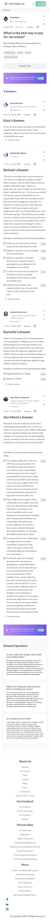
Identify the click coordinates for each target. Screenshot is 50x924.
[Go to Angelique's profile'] (6, 21)
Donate (25, 819)
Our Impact (25, 771)
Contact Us (25, 791)
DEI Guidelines (25, 882)
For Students (25, 807)
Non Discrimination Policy (25, 895)
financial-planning (10, 57)
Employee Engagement (25, 842)
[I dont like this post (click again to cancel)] (44, 110)
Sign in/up (41, 4)
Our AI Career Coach (25, 795)
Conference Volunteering (25, 859)
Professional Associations (25, 855)
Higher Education (25, 838)
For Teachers (25, 815)
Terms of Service (25, 886)
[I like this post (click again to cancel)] (44, 16)
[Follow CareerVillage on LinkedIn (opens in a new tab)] (7, 904)
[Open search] (33, 3)
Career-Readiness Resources (25, 870)
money (20, 53)
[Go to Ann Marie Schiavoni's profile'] (6, 403)
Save (43, 244)
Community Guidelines (25, 878)
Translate (30, 27)
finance (28, 53)
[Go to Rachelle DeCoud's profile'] (6, 318)
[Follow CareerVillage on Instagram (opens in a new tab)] (7, 909)
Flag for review (13, 140)
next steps (40, 238)
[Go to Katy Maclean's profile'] (6, 108)
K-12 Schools (25, 830)
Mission (25, 767)
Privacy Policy (25, 891)
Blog (25, 783)
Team (25, 775)
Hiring (25, 779)
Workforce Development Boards (25, 846)
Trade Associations (25, 851)
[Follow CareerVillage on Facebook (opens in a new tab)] (7, 899)
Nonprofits (25, 834)
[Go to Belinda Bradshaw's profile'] (6, 157)
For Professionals (25, 811)
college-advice (9, 53)
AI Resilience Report (25, 874)
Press (25, 787)
